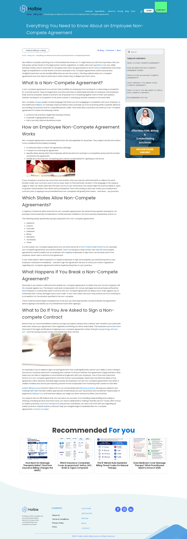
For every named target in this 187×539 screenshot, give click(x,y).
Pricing (120, 11)
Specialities (99, 11)
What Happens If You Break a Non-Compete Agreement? (142, 84)
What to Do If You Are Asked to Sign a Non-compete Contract (144, 91)
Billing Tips (31, 55)
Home (24, 55)
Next (119, 50)
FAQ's (133, 11)
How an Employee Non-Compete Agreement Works (141, 69)
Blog (127, 11)
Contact (85, 528)
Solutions (89, 11)
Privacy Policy (58, 523)
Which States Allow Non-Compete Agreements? (143, 76)
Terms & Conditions (60, 519)
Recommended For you (137, 98)
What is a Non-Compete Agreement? (143, 63)
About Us (111, 11)
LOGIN (148, 10)
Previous (110, 50)
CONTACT (161, 10)
